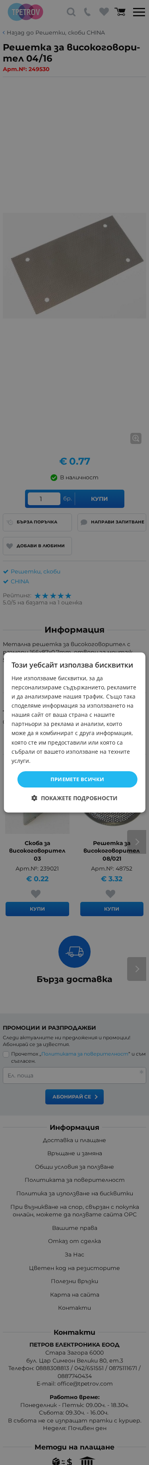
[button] (74, 798)
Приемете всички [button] (77, 779)
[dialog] (74, 732)
